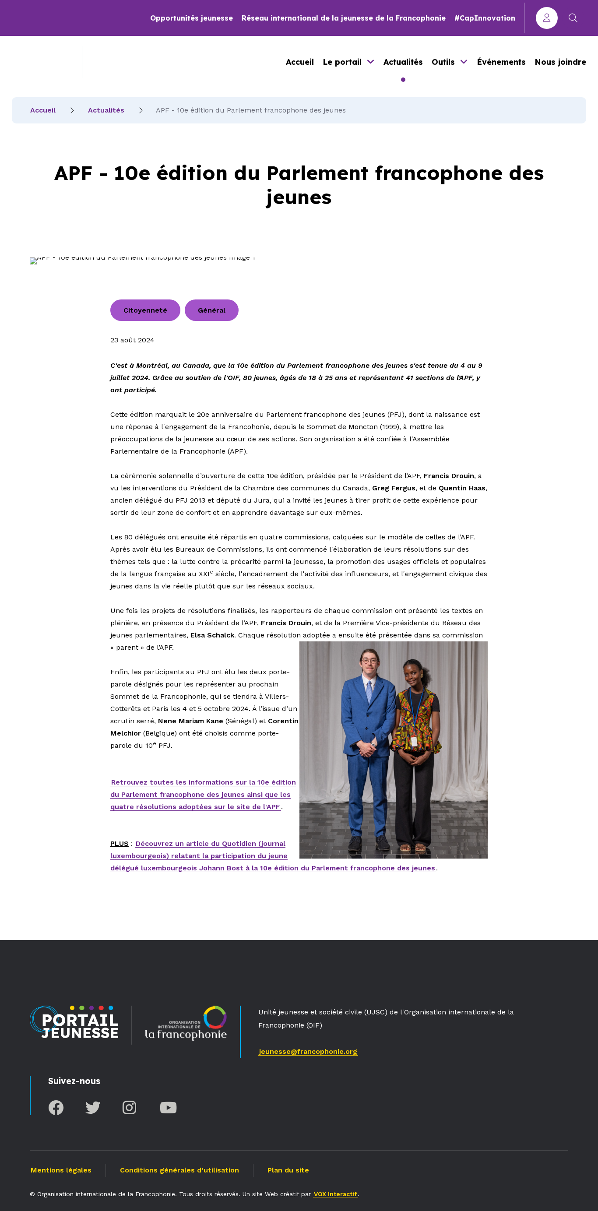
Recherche (573, 18)
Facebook (55, 1107)
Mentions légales (61, 1170)
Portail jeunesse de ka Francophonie (40, 62)
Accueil (300, 62)
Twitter (93, 1107)
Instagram (130, 1107)
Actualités (403, 62)
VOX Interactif (335, 1193)
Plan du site (288, 1170)
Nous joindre (560, 62)
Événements (501, 62)
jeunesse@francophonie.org (308, 1051)
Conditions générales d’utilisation (179, 1170)
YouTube (167, 1107)
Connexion (547, 18)
